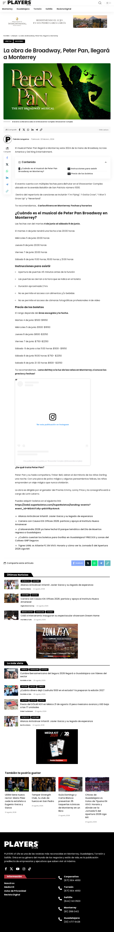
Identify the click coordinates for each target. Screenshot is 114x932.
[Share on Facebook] (19, 130)
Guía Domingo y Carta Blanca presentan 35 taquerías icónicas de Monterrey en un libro (69, 803)
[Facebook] (6, 869)
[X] (11, 869)
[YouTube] (17, 869)
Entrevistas (26, 581)
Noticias (34, 595)
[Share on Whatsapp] (28, 130)
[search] (100, 3)
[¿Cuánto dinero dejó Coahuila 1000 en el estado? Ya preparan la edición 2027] (11, 690)
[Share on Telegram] (37, 130)
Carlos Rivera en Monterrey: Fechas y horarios (65, 205)
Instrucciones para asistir (84, 168)
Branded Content (27, 612)
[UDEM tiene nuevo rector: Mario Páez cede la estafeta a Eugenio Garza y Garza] (17, 784)
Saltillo (32, 686)
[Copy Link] (41, 130)
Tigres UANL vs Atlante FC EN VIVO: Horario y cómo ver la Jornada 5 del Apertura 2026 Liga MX (61, 547)
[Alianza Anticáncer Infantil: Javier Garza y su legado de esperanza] (11, 584)
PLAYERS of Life (26, 620)
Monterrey (19, 41)
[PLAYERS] (20, 3)
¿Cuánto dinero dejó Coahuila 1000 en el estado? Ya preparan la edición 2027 (62, 690)
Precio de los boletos (82, 173)
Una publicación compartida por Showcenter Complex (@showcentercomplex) (52, 461)
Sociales (50, 612)
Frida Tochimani (26, 711)
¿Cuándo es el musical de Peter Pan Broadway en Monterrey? (37, 170)
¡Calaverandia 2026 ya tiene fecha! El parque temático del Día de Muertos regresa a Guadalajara (58, 531)
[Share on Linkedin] (32, 130)
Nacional (25, 700)
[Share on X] (24, 130)
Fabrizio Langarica (21, 139)
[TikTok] (30, 869)
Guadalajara (40, 612)
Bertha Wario (26, 589)
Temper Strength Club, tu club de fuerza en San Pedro (43, 798)
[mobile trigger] (5, 3)
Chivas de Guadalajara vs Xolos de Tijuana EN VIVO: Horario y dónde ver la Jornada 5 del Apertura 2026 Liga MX (96, 806)
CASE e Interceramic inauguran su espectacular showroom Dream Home (60, 615)
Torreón (41, 686)
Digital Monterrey (27, 606)
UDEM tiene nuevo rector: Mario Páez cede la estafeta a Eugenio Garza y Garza (15, 801)
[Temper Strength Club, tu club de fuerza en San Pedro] (44, 784)
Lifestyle (8, 41)
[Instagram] (24, 869)
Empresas (24, 669)
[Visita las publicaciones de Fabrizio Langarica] (7, 139)
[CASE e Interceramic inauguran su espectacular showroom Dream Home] (11, 615)
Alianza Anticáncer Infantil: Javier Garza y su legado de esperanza (55, 516)
